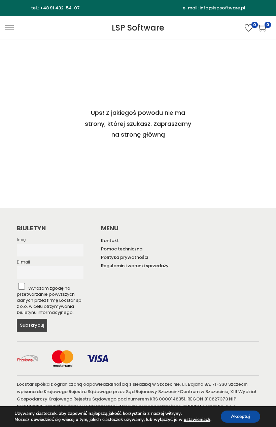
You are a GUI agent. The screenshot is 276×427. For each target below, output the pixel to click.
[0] (249, 28)
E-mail (23, 262)
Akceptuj (240, 416)
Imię (21, 239)
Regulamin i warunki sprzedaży (135, 266)
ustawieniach (197, 420)
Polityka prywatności (124, 257)
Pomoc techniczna (121, 249)
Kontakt (110, 240)
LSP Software (138, 27)
